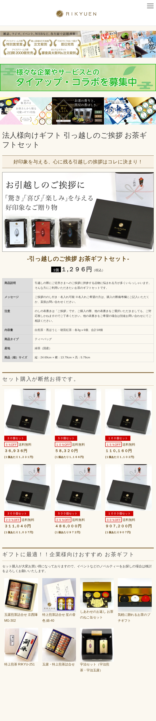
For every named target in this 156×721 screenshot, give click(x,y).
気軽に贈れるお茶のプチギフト (134, 617)
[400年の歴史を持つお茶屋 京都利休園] (78, 14)
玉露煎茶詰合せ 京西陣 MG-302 (21, 617)
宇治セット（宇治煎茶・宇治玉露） (94, 667)
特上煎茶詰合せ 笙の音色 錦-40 (59, 617)
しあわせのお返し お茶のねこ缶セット (96, 614)
